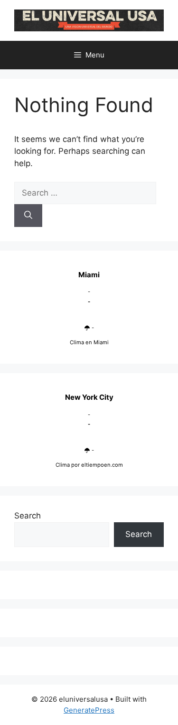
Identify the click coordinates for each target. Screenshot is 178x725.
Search (27, 515)
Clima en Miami (89, 342)
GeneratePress (89, 710)
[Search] (28, 215)
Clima (63, 464)
